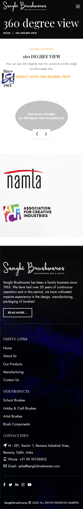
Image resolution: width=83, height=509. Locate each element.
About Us (9, 356)
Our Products (12, 364)
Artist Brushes (12, 416)
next (46, 134)
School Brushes (14, 400)
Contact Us (11, 380)
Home (6, 33)
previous (37, 134)
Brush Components (16, 424)
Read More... (17, 313)
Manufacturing (13, 372)
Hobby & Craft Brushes (19, 408)
